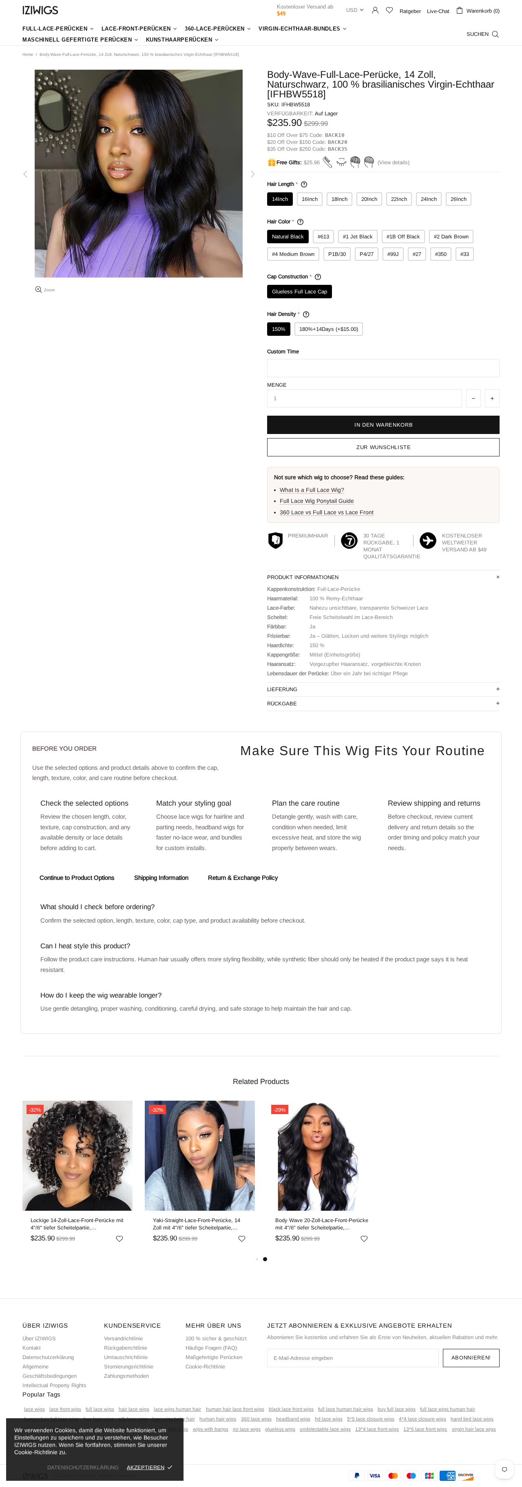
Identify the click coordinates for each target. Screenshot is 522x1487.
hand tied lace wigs (472, 1419)
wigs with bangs (210, 1429)
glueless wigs (280, 1429)
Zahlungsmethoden (126, 1376)
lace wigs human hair (177, 1409)
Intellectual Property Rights (54, 1385)
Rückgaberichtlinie (125, 1348)
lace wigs (34, 1409)
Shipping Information (161, 877)
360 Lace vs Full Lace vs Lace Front (327, 512)
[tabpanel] (322, 1177)
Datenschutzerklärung (48, 1357)
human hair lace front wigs (235, 1409)
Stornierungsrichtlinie (128, 1367)
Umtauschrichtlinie (126, 1357)
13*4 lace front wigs (377, 1429)
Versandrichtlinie (123, 1338)
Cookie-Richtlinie (205, 1367)
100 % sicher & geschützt (216, 1338)
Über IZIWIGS (39, 1338)
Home (27, 54)
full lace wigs (100, 1409)
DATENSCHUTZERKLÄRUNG (83, 1467)
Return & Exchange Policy (243, 877)
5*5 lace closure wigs (370, 1419)
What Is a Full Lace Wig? (312, 490)
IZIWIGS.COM (40, 10)
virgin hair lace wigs (474, 1429)
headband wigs (293, 1419)
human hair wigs (217, 1419)
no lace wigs (247, 1429)
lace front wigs (65, 1409)
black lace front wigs (291, 1409)
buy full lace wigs (397, 1409)
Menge (277, 385)
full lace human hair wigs (345, 1409)
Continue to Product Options (77, 877)
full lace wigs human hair (447, 1409)
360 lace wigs (256, 1419)
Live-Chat (438, 11)
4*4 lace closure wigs (422, 1419)
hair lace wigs (134, 1409)
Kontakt (31, 1348)
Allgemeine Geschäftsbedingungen (49, 1371)
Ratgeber (410, 11)
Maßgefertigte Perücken (214, 1357)
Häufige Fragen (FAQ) (211, 1348)
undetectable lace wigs (325, 1429)
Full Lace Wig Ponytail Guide (317, 501)
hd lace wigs (329, 1419)
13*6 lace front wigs (425, 1429)
